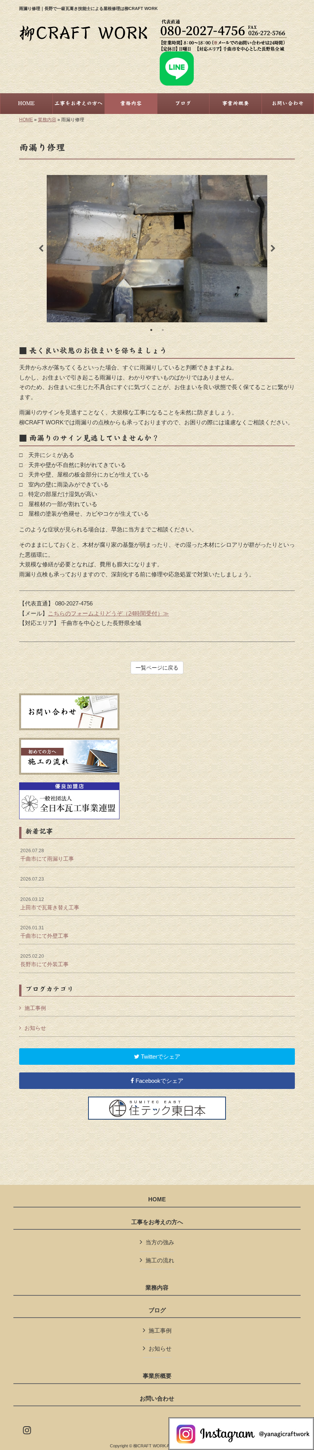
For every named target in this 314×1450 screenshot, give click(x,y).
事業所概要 (157, 1376)
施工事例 (35, 1008)
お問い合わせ (157, 1399)
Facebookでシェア (158, 1080)
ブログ (157, 1310)
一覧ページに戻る (157, 668)
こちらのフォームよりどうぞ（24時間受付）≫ (108, 613)
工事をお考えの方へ (157, 1222)
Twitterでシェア (159, 1056)
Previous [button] (41, 248)
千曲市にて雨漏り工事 (47, 855)
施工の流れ (160, 1260)
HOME (26, 119)
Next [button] (273, 248)
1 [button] (151, 330)
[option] (157, 248)
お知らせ (35, 1028)
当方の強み (160, 1242)
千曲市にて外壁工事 (44, 932)
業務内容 (47, 119)
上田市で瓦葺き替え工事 (49, 904)
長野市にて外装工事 (44, 960)
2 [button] (163, 330)
